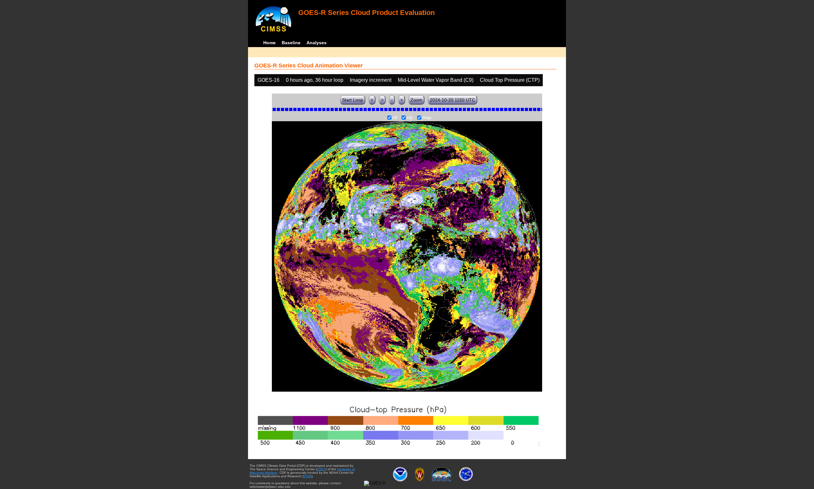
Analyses (317, 42)
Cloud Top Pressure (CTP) (510, 80)
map (426, 117)
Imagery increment (370, 80)
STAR (307, 476)
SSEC (321, 469)
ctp (410, 117)
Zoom (416, 99)
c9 (394, 117)
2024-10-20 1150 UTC (452, 99)
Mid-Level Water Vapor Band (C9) (435, 80)
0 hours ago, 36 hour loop (314, 80)
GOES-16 (268, 80)
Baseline (291, 42)
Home (269, 42)
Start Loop (352, 99)
